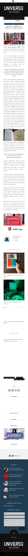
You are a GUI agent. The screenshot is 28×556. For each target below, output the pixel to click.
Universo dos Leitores (17, 237)
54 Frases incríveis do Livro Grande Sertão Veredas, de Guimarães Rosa (15, 483)
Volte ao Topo (14, 537)
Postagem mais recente (9, 377)
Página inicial (19, 377)
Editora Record (18, 23)
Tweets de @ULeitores (9, 505)
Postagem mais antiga (19, 379)
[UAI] (13, 1)
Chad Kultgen (9, 23)
